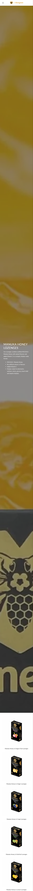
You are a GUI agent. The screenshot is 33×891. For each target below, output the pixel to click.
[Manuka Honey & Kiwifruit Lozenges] (16, 836)
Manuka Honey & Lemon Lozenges (16, 889)
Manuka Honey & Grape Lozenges (16, 819)
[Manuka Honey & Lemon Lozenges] (16, 872)
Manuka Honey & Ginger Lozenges (16, 784)
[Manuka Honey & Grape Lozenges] (16, 801)
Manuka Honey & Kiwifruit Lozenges (16, 854)
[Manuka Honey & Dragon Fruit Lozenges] (16, 731)
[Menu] (3, 3)
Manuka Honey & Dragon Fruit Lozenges (16, 748)
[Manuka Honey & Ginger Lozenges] (16, 766)
